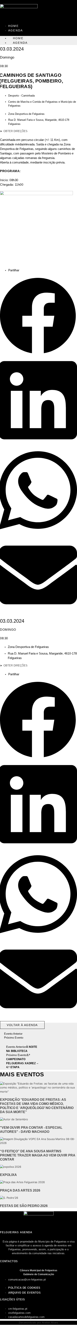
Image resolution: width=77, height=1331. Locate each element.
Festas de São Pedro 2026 (24, 1206)
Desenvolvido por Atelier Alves (38, 1322)
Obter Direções (14, 131)
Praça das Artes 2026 (20, 1190)
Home (13, 26)
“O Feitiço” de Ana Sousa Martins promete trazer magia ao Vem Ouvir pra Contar (37, 1155)
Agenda (15, 30)
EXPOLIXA (8, 1175)
